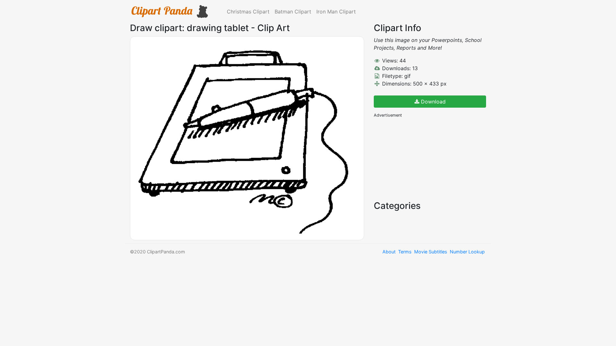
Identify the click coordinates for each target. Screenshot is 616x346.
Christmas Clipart (248, 11)
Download (432, 101)
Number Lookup (467, 251)
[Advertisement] (422, 159)
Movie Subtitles (430, 251)
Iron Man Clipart (336, 11)
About (389, 251)
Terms (405, 251)
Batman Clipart (293, 11)
